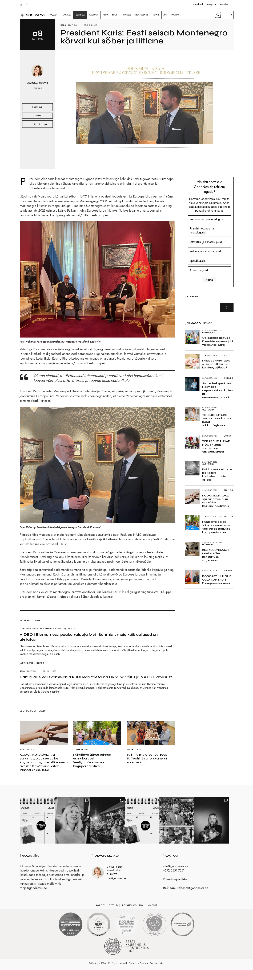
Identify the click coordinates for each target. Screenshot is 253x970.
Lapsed (227, 435)
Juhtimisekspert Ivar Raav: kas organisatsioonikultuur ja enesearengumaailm (218, 390)
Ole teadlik (208, 409)
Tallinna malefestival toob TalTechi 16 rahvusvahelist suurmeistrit (147, 758)
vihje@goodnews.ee (33, 888)
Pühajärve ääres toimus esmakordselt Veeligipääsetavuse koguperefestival (92, 760)
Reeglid (113, 905)
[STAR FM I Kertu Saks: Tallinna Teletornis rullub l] (72, 820)
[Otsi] (227, 307)
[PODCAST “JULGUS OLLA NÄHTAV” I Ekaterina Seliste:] (142, 820)
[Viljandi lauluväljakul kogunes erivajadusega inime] (176, 820)
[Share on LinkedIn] (40, 124)
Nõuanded (208, 544)
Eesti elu (72, 25)
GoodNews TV (48, 628)
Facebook (198, 4)
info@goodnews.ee (175, 866)
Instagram (211, 4)
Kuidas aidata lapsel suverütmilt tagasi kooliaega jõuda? (216, 364)
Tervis (227, 355)
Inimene (228, 570)
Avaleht (100, 905)
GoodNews (33, 628)
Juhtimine (228, 378)
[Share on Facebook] (29, 124)
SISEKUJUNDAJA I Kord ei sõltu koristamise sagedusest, (215, 555)
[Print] (46, 124)
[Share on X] (34, 124)
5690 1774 (112, 874)
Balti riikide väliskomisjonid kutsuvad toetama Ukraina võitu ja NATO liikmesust (96, 677)
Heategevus (208, 332)
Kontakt (152, 905)
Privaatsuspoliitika (175, 879)
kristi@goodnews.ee (116, 878)
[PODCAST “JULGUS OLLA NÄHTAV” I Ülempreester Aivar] (37, 820)
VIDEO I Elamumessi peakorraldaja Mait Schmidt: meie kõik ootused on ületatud (89, 637)
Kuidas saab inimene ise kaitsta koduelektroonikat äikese (217, 474)
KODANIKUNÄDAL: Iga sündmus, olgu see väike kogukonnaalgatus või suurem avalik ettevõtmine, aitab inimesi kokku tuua (44, 762)
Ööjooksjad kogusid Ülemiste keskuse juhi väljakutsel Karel (217, 341)
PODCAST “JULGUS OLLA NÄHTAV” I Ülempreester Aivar (216, 579)
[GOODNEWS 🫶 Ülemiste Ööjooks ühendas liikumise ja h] (107, 820)
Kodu (63, 25)
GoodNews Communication (152, 963)
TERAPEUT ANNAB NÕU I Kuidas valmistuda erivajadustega (216, 446)
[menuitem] (54, 15)
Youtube (224, 4)
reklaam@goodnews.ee (192, 888)
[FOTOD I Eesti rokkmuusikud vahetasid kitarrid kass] (211, 820)
